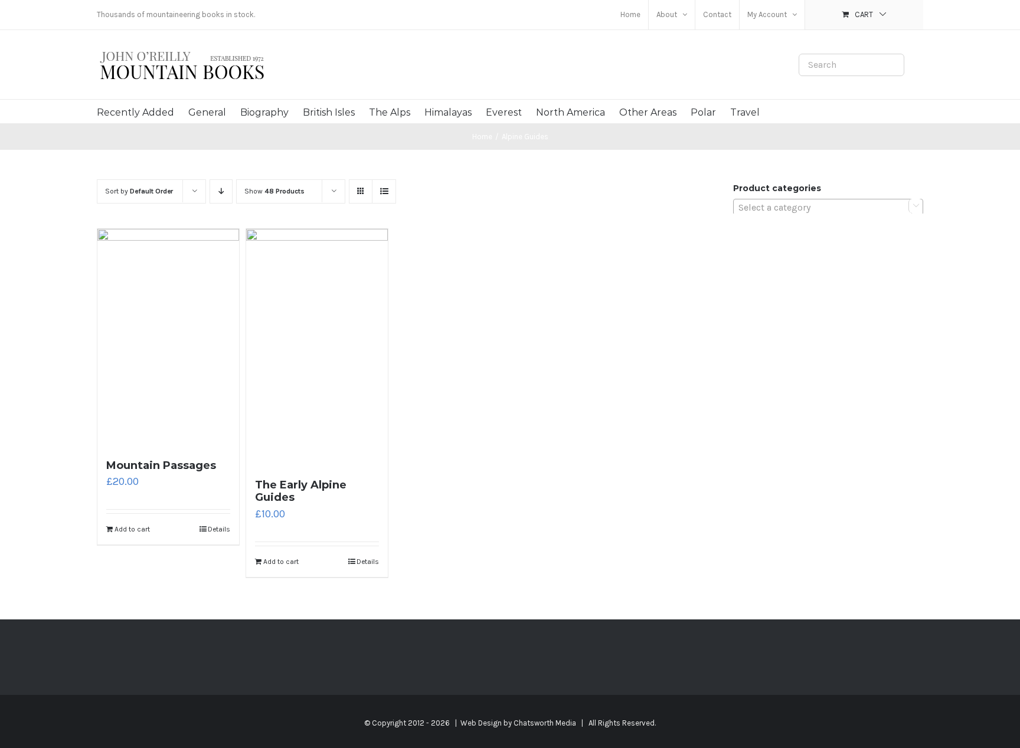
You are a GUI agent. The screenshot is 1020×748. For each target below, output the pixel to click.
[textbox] (828, 207)
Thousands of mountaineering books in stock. (176, 14)
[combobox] (828, 207)
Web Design (481, 723)
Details (219, 529)
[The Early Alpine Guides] (317, 348)
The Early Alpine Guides (300, 491)
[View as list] (383, 191)
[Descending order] (221, 191)
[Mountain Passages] (168, 338)
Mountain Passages (161, 465)
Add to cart (132, 529)
